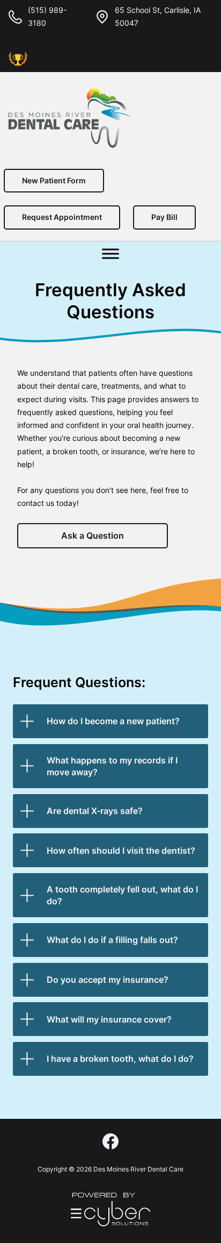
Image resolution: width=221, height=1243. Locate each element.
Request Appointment (62, 217)
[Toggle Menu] (110, 253)
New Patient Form (54, 180)
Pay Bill (164, 217)
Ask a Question (92, 535)
